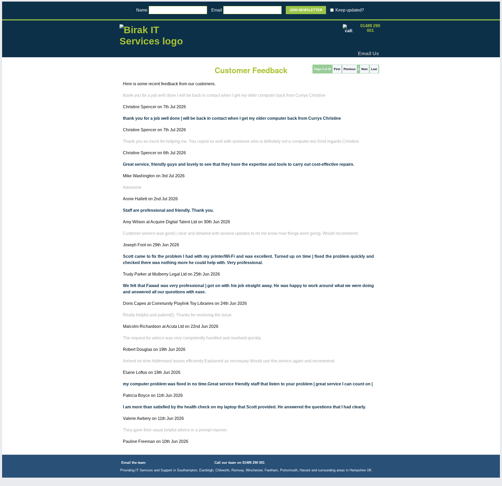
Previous (350, 69)
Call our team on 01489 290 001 (239, 463)
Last (374, 69)
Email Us (368, 53)
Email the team (133, 463)
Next (364, 69)
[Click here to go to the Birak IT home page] (152, 37)
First (337, 69)
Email (216, 10)
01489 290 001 (370, 28)
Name (141, 10)
